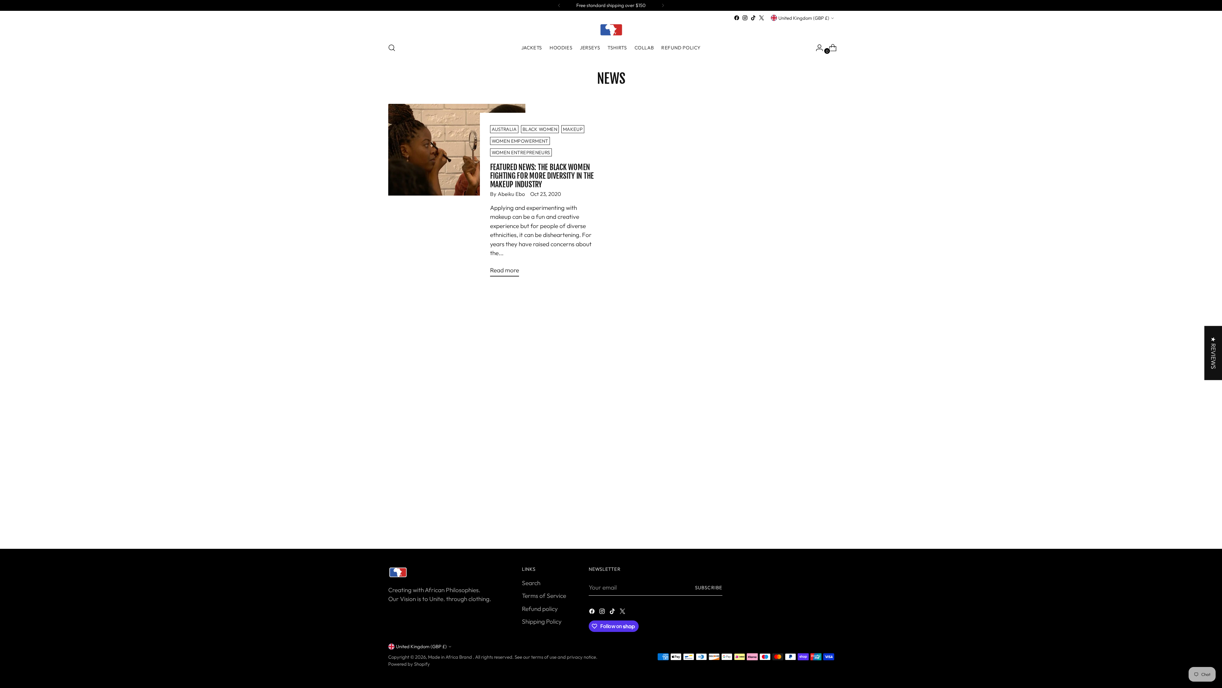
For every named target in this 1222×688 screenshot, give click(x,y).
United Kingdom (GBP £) (803, 18)
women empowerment (520, 141)
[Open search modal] (391, 47)
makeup (573, 129)
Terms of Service (544, 595)
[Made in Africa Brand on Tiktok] (753, 18)
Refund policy (540, 609)
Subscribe (708, 587)
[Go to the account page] (817, 47)
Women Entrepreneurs (521, 152)
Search (531, 583)
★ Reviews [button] (1213, 353)
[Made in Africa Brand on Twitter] (761, 18)
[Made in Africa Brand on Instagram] (745, 18)
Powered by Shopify (409, 664)
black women (540, 129)
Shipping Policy (542, 621)
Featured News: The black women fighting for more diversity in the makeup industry (542, 175)
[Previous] (559, 5)
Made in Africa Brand (450, 657)
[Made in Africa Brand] (611, 29)
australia (504, 129)
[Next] (663, 5)
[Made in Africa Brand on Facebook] (737, 18)
